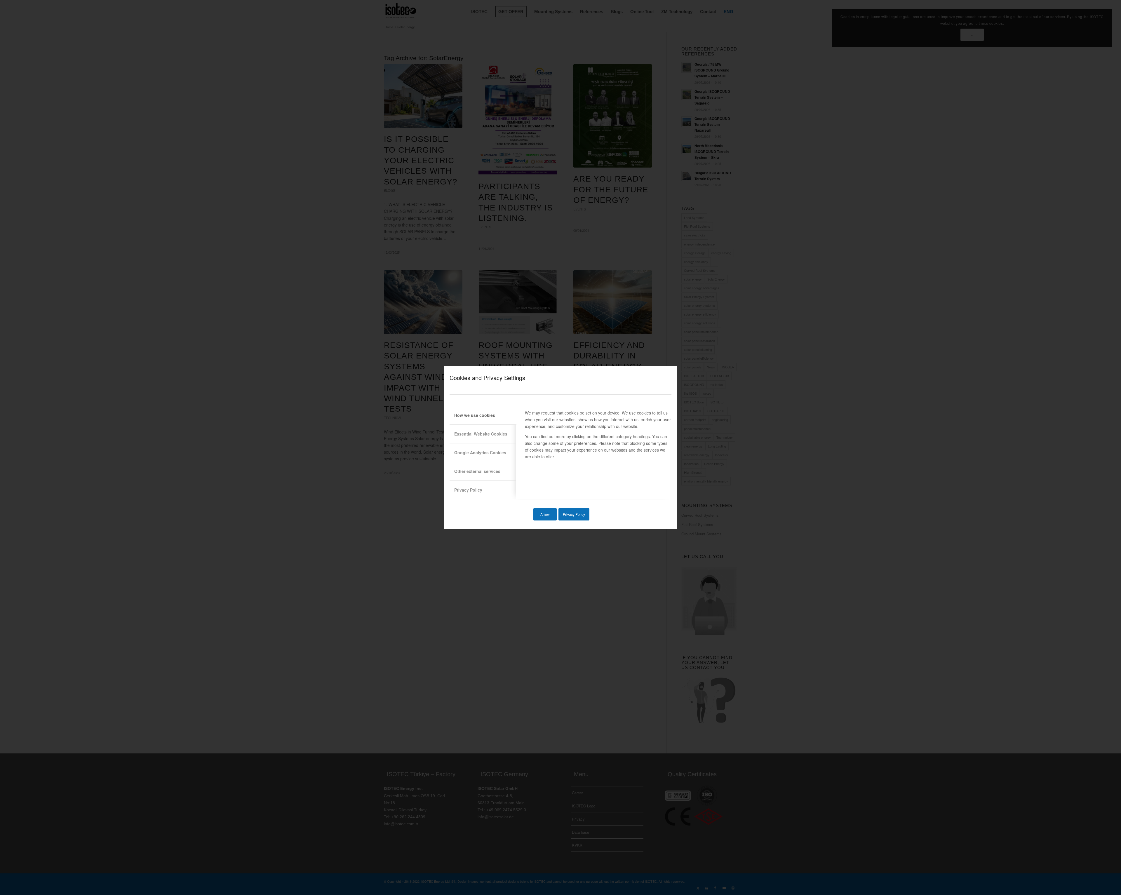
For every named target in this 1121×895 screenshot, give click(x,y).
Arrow (545, 514)
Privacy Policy (574, 514)
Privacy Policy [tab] (468, 490)
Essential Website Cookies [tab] (480, 434)
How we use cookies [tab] (474, 415)
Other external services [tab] (477, 471)
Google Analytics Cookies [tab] (480, 452)
